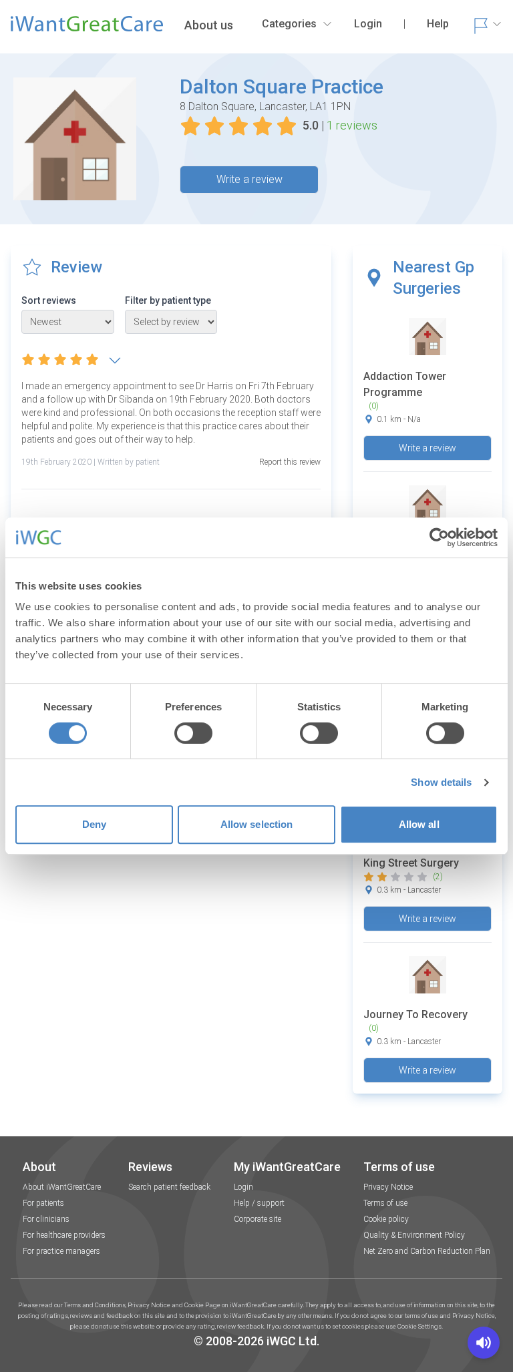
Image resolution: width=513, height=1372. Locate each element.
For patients (43, 1203)
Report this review (290, 462)
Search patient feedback (169, 1187)
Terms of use (385, 1203)
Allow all (419, 824)
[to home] (87, 29)
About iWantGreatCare (62, 1187)
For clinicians (46, 1219)
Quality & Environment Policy (414, 1235)
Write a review (249, 179)
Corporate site (257, 1219)
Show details (441, 782)
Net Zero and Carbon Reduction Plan (426, 1251)
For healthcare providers (64, 1235)
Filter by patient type (168, 300)
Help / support (259, 1203)
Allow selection (256, 824)
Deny (94, 824)
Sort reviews (48, 300)
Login (243, 1187)
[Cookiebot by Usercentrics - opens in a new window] (439, 537)
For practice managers (61, 1251)
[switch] (193, 733)
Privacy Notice (388, 1187)
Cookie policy (386, 1219)
